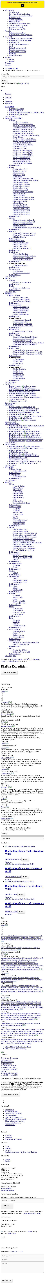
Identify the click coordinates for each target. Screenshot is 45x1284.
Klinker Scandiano (19, 369)
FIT (14, 499)
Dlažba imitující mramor (17, 439)
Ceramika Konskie (15, 563)
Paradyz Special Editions (21, 503)
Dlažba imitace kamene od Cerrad (24, 535)
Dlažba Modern (14, 418)
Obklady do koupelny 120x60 (23, 156)
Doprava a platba (15, 18)
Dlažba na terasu (18, 173)
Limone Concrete (19, 612)
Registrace (8, 1137)
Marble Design (18, 488)
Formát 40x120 (18, 497)
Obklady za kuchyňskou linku (23, 124)
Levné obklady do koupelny (22, 163)
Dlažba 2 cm (13, 252)
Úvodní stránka (17, 659)
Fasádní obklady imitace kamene (24, 541)
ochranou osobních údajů (32, 1213)
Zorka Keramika (14, 629)
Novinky (8, 31)
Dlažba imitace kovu (20, 188)
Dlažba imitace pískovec (21, 186)
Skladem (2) (7, 710)
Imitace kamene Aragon (21, 307)
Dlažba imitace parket (20, 190)
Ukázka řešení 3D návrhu (17, 52)
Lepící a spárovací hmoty (21, 273)
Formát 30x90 (18, 495)
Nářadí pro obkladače (20, 265)
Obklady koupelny (15, 388)
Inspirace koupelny (15, 386)
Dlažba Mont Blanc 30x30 (22, 248)
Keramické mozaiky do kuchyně (24, 222)
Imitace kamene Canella (21, 309)
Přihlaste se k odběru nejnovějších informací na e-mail (18, 1197)
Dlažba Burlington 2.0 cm (17, 450)
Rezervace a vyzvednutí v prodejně (20, 16)
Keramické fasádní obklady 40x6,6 (25, 344)
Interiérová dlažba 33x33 (21, 210)
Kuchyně (12, 110)
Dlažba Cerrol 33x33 (20, 650)
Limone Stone (18, 610)
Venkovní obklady (19, 625)
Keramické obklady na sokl (22, 341)
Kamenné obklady (15, 305)
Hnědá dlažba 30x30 (20, 205)
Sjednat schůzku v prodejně (18, 25)
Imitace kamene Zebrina (21, 314)
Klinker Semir (18, 363)
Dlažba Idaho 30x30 (20, 244)
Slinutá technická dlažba (17, 241)
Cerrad (11, 527)
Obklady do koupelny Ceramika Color (26, 642)
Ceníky (11, 59)
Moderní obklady (19, 631)
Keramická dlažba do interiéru (23, 192)
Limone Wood (18, 608)
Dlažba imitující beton (16, 431)
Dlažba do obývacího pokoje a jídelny (26, 180)
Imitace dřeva (17, 633)
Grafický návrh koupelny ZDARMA (21, 38)
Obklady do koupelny (20, 122)
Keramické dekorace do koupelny (24, 233)
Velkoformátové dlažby (17, 441)
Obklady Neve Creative (17, 416)
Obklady (12, 120)
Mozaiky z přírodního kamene (23, 224)
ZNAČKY (27, 659)
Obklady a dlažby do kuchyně (23, 131)
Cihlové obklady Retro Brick (23, 326)
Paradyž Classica (19, 522)
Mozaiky (12, 218)
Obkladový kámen (19, 312)
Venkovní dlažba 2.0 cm (17, 448)
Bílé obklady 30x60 (19, 148)
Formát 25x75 (18, 493)
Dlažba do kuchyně (19, 171)
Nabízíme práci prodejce (17, 33)
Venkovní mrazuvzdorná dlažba (23, 199)
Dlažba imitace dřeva (20, 169)
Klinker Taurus (18, 373)
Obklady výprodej (15, 469)
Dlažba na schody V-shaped (22, 544)
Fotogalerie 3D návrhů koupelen (20, 40)
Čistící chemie (18, 271)
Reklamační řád (14, 21)
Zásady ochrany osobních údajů (19, 23)
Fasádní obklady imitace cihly (23, 539)
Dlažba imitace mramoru (21, 184)
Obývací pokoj (18, 512)
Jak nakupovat (14, 12)
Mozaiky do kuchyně (16, 412)
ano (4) (5, 741)
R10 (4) (5, 833)
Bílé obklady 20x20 (19, 146)
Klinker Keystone (19, 378)
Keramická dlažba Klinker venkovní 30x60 (27, 354)
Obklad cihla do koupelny (22, 160)
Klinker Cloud (18, 361)
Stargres (12, 571)
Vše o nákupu (9, 10)
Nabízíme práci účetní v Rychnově (20, 35)
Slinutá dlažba (18, 203)
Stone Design (17, 490)
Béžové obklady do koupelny (23, 144)
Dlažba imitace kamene (21, 182)
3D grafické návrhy (11, 1111)
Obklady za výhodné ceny (22, 282)
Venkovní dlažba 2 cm (20, 254)
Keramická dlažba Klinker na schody (25, 350)
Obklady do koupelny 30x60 (22, 154)
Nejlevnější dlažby (19, 476)
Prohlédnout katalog (7, 1190)
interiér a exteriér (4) (9, 746)
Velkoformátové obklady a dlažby (24, 127)
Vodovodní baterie (15, 392)
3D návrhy (8, 37)
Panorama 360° (14, 42)
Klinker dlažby (14, 348)
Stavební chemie (14, 269)
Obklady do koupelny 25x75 (22, 556)
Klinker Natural (18, 359)
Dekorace (12, 231)
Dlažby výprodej (14, 475)
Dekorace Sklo (18, 501)
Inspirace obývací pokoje (17, 425)
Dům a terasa (13, 114)
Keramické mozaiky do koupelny (24, 220)
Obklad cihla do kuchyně (21, 158)
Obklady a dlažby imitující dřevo (24, 126)
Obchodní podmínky (16, 20)
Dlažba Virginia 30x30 (20, 243)
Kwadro (12, 593)
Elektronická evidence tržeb (14, 1117)
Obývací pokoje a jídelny (17, 112)
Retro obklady (18, 137)
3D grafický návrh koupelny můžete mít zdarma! (23, 2)
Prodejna (8, 63)
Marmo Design (18, 590)
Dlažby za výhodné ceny (21, 288)
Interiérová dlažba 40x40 (21, 212)
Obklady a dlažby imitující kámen (24, 139)
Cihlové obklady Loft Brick (22, 324)
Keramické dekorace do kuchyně (24, 235)
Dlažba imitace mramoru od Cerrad (25, 533)
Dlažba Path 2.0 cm (15, 454)
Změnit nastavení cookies (13, 1139)
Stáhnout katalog (6, 1188)
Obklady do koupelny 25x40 (22, 152)
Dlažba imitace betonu (20, 531)
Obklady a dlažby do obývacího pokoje (26, 135)
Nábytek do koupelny (16, 390)
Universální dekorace (20, 520)
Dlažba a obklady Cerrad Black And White (27, 542)
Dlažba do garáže (19, 175)
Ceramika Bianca (15, 554)
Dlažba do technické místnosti (23, 178)
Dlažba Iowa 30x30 (19, 246)
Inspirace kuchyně (15, 407)
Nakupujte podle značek (17, 29)
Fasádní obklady (14, 295)
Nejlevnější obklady (20, 471)
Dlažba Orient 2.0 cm (16, 456)
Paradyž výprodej (19, 524)
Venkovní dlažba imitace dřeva (23, 197)
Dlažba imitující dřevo (16, 435)
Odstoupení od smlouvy (13, 1123)
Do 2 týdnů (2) (8, 712)
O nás (7, 1146)
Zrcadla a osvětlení (15, 395)
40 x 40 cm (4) (8, 755)
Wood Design (17, 492)
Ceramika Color (14, 641)
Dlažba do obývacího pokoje (18, 427)
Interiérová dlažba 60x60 (21, 214)
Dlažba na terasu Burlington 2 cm (24, 256)
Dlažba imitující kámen (16, 437)
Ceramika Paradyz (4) (10, 771)
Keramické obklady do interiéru (23, 133)
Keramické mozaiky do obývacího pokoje (27, 227)
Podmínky (12, 53)
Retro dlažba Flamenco (16, 433)
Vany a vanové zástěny (16, 397)
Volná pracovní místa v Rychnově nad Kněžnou (21, 1152)
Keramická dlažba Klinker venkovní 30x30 (27, 352)
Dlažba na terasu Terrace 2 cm (23, 258)
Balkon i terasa (18, 514)
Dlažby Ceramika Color (21, 644)
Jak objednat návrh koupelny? (19, 44)
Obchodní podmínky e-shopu (14, 1121)
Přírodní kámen (14, 329)
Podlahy (16, 624)
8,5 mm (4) (6, 767)
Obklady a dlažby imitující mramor (24, 141)
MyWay (12, 484)
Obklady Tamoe (14, 414)
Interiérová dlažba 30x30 (21, 209)
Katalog (11, 61)
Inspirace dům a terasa (16, 446)
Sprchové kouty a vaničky (17, 399)
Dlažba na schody (19, 195)
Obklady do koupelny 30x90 (22, 558)
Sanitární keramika (15, 393)
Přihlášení (8, 1135)
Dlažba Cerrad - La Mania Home (24, 548)
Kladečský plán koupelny (17, 50)
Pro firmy (8, 57)
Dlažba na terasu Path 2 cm (22, 260)
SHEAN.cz (12, 1233)
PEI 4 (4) (6, 785)
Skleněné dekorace (19, 237)
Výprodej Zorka (18, 637)
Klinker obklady (14, 335)
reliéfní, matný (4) (9, 816)
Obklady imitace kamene (21, 299)
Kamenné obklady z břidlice (22, 331)
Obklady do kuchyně (16, 409)
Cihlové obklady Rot (20, 322)
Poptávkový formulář (16, 27)
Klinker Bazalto (18, 375)
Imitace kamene (18, 635)
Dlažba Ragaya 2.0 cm (16, 461)
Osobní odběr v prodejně (13, 1113)
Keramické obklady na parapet (23, 339)
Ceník (11, 46)
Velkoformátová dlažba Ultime (23, 546)
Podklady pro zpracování (17, 48)
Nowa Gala (13, 586)
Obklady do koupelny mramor (23, 150)
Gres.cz (29, 1231)
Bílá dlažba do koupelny (21, 207)
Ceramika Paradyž (15, 507)
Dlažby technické (19, 601)
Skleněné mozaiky (19, 226)
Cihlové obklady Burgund (22, 320)
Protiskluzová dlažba (20, 201)
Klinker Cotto (17, 376)
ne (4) (5, 797)
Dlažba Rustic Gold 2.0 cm (18, 458)
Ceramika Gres (14, 576)
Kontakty (8, 65)
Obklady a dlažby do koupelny (23, 129)
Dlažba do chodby (19, 193)
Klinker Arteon (18, 371)
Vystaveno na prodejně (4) (11, 720)
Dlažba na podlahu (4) (10, 724)
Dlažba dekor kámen (20, 580)
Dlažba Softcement (15, 420)
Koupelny (12, 109)
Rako (11, 618)
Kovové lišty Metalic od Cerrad (23, 550)
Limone (11, 607)
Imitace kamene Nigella (21, 310)
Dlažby (11, 167)
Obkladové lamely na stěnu (22, 161)
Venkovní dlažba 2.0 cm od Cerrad (24, 537)
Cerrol (11, 648)
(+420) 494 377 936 (16, 1251)
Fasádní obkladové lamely (22, 301)
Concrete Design (18, 486)
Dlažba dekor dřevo (19, 582)
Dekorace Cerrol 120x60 (21, 652)
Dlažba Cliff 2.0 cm (15, 463)
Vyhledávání (5, 74)
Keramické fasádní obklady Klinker (25, 337)
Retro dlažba (17, 177)
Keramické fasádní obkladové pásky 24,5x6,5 (28, 343)
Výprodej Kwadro (19, 603)
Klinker (15, 516)
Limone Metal (18, 614)
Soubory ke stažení (15, 55)
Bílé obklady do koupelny (22, 143)
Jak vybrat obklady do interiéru (19, 14)
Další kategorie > (10, 116)
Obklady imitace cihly (20, 297)
